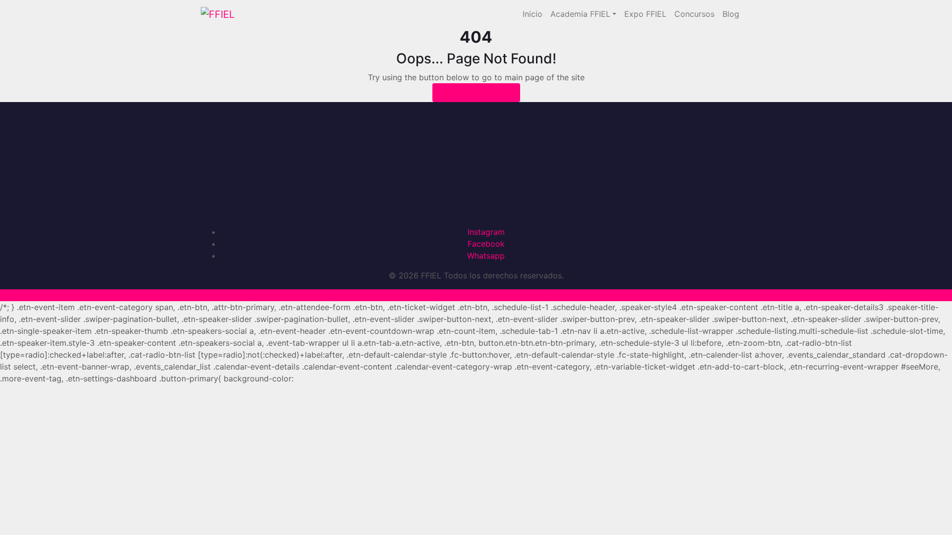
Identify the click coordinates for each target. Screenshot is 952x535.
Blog (730, 14)
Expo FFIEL (645, 14)
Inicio (532, 14)
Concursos (694, 14)
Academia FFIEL (580, 14)
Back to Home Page (476, 93)
